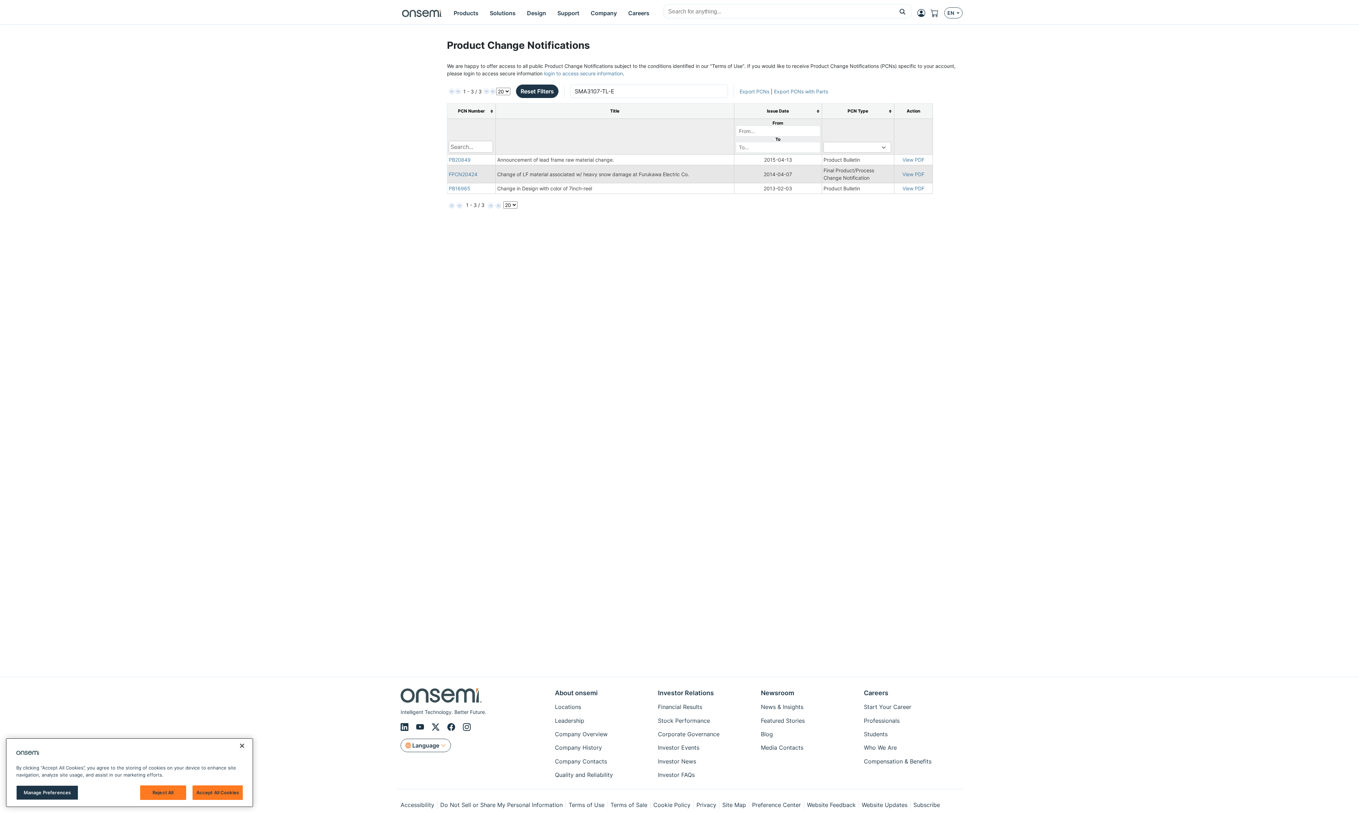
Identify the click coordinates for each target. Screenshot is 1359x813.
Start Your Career (887, 706)
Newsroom (777, 693)
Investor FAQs (676, 774)
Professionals (882, 720)
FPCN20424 (463, 174)
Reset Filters (537, 91)
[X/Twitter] (437, 727)
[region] (129, 772)
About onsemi (576, 693)
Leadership (569, 720)
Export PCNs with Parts (801, 91)
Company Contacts (581, 761)
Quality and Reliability (584, 774)
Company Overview (581, 734)
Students (876, 734)
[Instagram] (467, 727)
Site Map (734, 804)
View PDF (913, 160)
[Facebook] (452, 727)
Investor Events (678, 747)
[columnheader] (471, 111)
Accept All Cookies (217, 792)
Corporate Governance (688, 734)
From (778, 123)
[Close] (242, 746)
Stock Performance (684, 720)
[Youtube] (421, 727)
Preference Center (776, 804)
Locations (568, 706)
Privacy (706, 804)
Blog (767, 734)
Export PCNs (754, 91)
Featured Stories (783, 720)
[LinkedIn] (406, 727)
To (777, 139)
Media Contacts (782, 747)
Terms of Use (586, 804)
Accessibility (417, 804)
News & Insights (782, 706)
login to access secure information (583, 73)
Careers (876, 693)
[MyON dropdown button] (923, 13)
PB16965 (459, 188)
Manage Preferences (47, 792)
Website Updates (884, 804)
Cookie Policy (671, 804)
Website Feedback (831, 804)
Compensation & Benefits (897, 761)
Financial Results (680, 706)
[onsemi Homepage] (422, 13)
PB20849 (460, 160)
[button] (903, 11)
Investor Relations (686, 693)
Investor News (677, 761)
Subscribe (926, 804)
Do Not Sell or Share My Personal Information (501, 804)
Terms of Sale (628, 804)
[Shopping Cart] (937, 13)
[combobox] (779, 12)
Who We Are (880, 747)
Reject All (163, 792)
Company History (578, 747)
